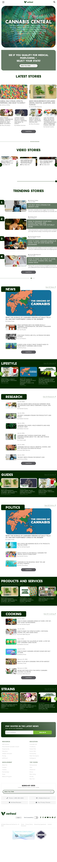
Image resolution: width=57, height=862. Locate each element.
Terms (22, 824)
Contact (4, 767)
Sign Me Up (42, 732)
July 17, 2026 (31, 218)
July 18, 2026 (31, 255)
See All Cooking (49, 614)
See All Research (49, 396)
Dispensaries (5, 749)
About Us (4, 765)
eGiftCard (5, 758)
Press (3, 774)
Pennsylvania (33, 765)
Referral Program (7, 776)
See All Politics (50, 505)
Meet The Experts (34, 755)
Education (5, 751)
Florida (31, 776)
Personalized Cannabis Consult (10, 746)
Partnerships (5, 772)
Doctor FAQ (33, 751)
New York (32, 778)
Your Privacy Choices (44, 802)
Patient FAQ (33, 749)
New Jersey (33, 774)
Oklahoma (32, 769)
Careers (4, 769)
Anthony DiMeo (34, 200)
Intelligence (33, 758)
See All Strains (50, 689)
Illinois (31, 772)
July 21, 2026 (31, 238)
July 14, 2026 (31, 201)
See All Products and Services (11, 584)
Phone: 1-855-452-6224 (16, 798)
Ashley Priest (33, 217)
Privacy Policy (29, 824)
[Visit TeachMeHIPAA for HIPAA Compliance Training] (41, 835)
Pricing (4, 755)
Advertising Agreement (40, 824)
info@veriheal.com (44, 798)
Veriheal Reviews (16, 802)
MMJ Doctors (5, 744)
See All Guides (49, 474)
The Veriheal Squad (35, 236)
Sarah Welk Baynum (35, 254)
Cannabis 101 (33, 744)
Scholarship (33, 753)
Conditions (32, 746)
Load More (28, 131)
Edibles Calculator (7, 753)
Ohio (31, 767)
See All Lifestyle (49, 363)
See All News (50, 287)
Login (18, 817)
